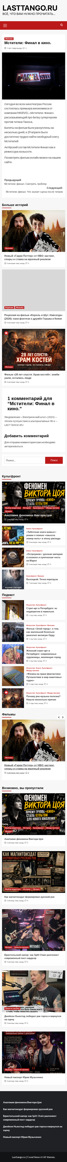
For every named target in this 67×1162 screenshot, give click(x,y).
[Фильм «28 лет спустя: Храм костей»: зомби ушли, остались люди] (33, 350)
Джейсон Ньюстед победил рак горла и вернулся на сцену (32, 1128)
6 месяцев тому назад (15, 323)
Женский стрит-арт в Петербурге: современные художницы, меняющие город (43, 653)
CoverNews (33, 1157)
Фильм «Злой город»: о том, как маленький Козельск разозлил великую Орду (42, 631)
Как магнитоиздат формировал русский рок (29, 897)
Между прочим (52, 508)
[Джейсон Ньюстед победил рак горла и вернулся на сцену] (33, 991)
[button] (5, 25)
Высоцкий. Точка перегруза (42, 579)
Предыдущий (25, 182)
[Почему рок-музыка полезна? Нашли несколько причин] (13, 698)
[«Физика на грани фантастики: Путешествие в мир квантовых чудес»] (13, 676)
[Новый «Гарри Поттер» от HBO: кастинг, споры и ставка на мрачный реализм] (33, 231)
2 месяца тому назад (15, 519)
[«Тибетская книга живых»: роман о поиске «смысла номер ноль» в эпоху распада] (13, 535)
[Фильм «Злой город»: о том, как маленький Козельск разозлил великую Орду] (13, 632)
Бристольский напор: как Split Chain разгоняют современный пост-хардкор (29, 1117)
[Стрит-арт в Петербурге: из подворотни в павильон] (13, 610)
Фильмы (9, 39)
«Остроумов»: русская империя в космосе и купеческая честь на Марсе (44, 557)
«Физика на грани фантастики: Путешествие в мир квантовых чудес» (44, 677)
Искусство (30, 605)
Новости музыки (21, 947)
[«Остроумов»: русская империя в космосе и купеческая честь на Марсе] (13, 557)
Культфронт (38, 508)
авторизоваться (13, 446)
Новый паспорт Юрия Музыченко (23, 1077)
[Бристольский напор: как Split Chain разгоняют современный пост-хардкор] (33, 930)
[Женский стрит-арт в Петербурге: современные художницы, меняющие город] (13, 654)
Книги (28, 529)
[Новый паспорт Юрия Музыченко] (33, 1052)
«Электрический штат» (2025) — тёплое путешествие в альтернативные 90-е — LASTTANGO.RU (31, 420)
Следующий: (34, 190)
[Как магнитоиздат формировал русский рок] (33, 872)
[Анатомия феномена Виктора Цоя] (33, 502)
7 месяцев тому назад (37, 583)
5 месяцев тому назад (15, 263)
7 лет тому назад (14, 48)
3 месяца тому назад (15, 1023)
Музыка (8, 511)
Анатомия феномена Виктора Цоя (28, 515)
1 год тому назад (35, 615)
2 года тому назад (36, 684)
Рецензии (9, 307)
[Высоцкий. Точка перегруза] (13, 579)
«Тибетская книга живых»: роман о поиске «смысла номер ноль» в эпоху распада (43, 535)
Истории (27, 508)
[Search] (62, 25)
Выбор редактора (13, 508)
